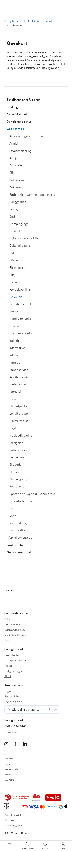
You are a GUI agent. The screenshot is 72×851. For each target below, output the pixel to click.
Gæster (14, 311)
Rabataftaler (18, 450)
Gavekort (16, 297)
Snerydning (17, 487)
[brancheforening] (17, 800)
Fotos (13, 282)
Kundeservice (18, 370)
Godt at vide (15, 129)
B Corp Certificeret (15, 660)
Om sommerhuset (19, 552)
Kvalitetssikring (19, 377)
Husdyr (14, 326)
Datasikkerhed (17, 114)
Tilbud (7, 619)
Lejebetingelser (13, 825)
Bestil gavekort (50, 68)
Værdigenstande (20, 538)
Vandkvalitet (18, 530)
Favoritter (45, 848)
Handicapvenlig (20, 319)
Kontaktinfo (15, 545)
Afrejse (14, 158)
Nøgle (13, 428)
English (8, 764)
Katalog (14, 363)
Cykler (13, 253)
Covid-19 (15, 231)
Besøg (13, 209)
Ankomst (15, 187)
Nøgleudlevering (20, 436)
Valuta (13, 509)
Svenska (9, 780)
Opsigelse (16, 443)
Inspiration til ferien (15, 635)
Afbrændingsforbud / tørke (28, 136)
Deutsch (9, 758)
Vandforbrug (18, 523)
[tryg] (54, 800)
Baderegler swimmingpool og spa (32, 195)
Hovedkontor (12, 655)
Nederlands (11, 769)
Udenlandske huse (15, 630)
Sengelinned (18, 457)
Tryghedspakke (13, 701)
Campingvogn (19, 224)
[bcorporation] (7, 809)
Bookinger (14, 107)
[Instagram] (8, 744)
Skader (14, 472)
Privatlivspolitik (13, 815)
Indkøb (14, 341)
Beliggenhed (18, 202)
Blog (6, 640)
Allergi (13, 173)
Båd (12, 217)
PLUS (7, 676)
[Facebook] (18, 744)
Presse (8, 666)
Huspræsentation (21, 333)
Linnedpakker (19, 406)
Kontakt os (10, 732)
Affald (13, 144)
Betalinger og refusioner (23, 100)
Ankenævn (16, 180)
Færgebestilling (20, 290)
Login (7, 691)
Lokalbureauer (19, 414)
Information (17, 348)
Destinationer (12, 624)
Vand (12, 516)
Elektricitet (17, 268)
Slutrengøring (18, 479)
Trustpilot (9, 590)
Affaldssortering (20, 151)
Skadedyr (16, 465)
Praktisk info (31, 21)
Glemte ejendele (21, 304)
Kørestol (15, 392)
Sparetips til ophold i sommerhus (32, 494)
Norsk (7, 774)
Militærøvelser (19, 421)
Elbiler (13, 260)
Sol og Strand (12, 21)
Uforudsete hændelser (24, 501)
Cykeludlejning (19, 246)
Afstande (15, 165)
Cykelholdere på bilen (24, 238)
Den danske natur (19, 122)
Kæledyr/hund (19, 384)
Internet (15, 355)
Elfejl (12, 275)
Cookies (9, 820)
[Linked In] (27, 744)
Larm (13, 399)
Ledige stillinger (13, 671)
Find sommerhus (27, 848)
